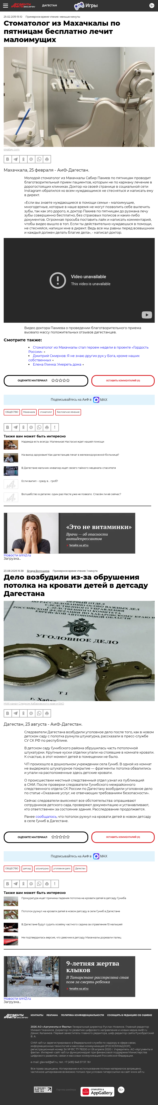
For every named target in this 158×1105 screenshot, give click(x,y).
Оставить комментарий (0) (123, 380)
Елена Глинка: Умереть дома (57, 364)
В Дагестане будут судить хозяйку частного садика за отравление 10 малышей (71, 924)
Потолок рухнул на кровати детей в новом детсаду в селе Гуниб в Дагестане (70, 911)
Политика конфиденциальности (82, 1015)
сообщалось (46, 817)
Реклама (52, 1015)
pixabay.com (12, 149)
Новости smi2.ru (17, 555)
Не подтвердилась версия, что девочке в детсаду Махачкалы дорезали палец (71, 937)
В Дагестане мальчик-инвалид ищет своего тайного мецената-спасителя (68, 467)
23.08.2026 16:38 (14, 570)
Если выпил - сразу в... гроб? (39, 481)
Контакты (37, 1015)
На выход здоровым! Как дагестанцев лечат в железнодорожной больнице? (70, 454)
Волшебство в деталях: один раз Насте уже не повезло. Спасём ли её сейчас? (71, 494)
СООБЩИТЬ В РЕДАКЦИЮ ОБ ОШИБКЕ (129, 1015)
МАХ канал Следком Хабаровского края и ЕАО (34, 703)
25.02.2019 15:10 (13, 16)
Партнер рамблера (66, 1089)
